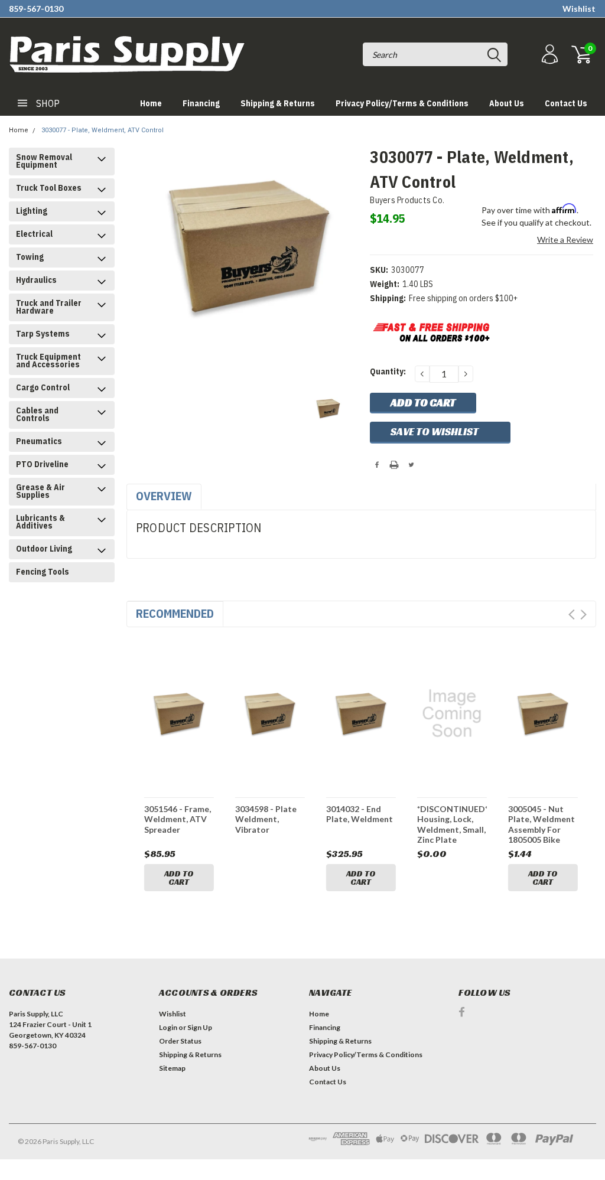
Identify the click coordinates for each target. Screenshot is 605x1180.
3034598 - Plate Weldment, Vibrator (266, 819)
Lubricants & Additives (40, 522)
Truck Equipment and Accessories (48, 360)
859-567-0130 (36, 9)
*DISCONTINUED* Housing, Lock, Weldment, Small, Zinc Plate (452, 824)
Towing (30, 257)
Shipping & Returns (277, 103)
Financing (201, 103)
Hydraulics (36, 280)
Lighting (31, 211)
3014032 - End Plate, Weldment (359, 814)
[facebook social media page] (461, 1012)
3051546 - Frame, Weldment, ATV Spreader (177, 819)
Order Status (180, 1040)
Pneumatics (39, 441)
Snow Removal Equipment (44, 161)
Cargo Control (43, 387)
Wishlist (579, 9)
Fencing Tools (42, 571)
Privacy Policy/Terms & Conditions (402, 103)
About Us (506, 103)
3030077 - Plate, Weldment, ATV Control (102, 130)
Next (583, 614)
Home (151, 103)
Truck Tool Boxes (49, 187)
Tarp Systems (43, 333)
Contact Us (566, 103)
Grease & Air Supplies (40, 491)
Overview (164, 496)
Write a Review (565, 239)
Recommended (175, 613)
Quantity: (388, 371)
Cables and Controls (37, 414)
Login (168, 1027)
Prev (571, 614)
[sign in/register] (548, 54)
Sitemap (172, 1068)
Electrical (34, 234)
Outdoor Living (44, 548)
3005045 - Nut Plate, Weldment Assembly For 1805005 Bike (541, 824)
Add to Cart (179, 877)
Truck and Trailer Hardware (49, 307)
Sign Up (199, 1027)
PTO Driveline (42, 464)
